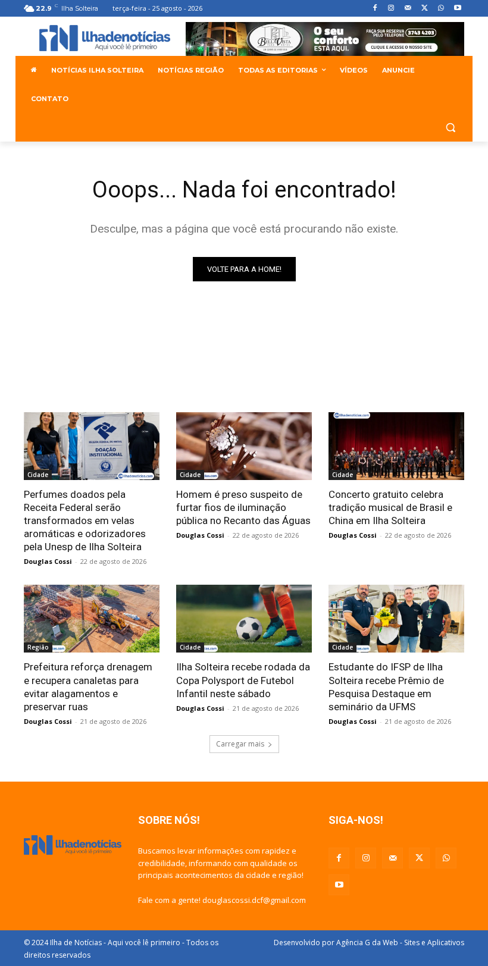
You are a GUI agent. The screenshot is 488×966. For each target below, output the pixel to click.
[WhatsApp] (441, 8)
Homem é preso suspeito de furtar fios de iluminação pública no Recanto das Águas (243, 507)
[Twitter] (424, 8)
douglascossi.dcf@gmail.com (254, 900)
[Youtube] (457, 8)
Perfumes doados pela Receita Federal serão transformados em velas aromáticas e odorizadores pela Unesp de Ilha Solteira (85, 520)
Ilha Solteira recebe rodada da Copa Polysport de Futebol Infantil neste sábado (243, 680)
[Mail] (408, 8)
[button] (450, 128)
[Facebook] (374, 8)
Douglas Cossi (48, 561)
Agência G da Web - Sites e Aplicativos (400, 942)
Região (38, 647)
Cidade (37, 475)
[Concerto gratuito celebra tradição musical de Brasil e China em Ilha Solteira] (396, 446)
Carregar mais (240, 744)
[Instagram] (391, 8)
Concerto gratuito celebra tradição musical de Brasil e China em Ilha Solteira (390, 507)
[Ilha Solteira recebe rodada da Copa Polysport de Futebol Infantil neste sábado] (244, 619)
